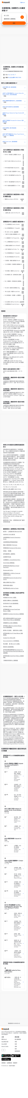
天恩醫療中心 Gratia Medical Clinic (11, 559)
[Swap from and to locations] (22, 17)
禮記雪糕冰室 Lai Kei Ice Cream (11, 588)
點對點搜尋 (17, 1051)
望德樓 (9, 551)
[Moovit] (6, 2)
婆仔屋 (4, 531)
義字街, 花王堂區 (7, 630)
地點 (16, 1041)
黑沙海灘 (5, 643)
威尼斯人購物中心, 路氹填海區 (10, 600)
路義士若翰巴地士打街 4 (9, 582)
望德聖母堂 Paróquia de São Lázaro (12, 548)
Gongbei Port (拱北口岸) (9, 637)
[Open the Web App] (6, 1059)
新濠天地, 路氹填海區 (8, 646)
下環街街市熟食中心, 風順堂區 (10, 660)
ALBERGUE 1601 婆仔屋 (9, 534)
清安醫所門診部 (7, 556)
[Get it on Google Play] (6, 1055)
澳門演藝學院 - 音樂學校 (9, 554)
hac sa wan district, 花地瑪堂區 (11, 640)
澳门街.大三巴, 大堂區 (14, 643)
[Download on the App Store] (15, 1055)
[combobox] (14, 16)
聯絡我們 (15, 1062)
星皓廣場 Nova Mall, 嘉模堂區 (10, 622)
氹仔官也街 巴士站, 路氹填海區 (10, 603)
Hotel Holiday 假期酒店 (8, 562)
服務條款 (4, 1062)
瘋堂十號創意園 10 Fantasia (10, 545)
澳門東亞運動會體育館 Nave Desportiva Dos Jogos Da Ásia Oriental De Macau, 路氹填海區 (13, 651)
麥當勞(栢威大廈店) (8, 585)
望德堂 (4, 551)
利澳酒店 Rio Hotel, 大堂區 (9, 597)
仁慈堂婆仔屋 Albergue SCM (15, 531)
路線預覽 (23, 156)
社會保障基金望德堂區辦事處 (10, 542)
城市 (16, 1048)
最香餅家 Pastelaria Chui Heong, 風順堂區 (13, 614)
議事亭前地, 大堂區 (17, 630)
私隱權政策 (9, 1062)
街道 (16, 1044)
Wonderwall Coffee (8, 570)
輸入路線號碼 (18, 1039)
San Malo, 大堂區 (7, 606)
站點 (16, 1046)
